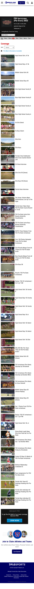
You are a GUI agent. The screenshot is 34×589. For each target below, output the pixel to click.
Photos (21, 38)
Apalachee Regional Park (19, 26)
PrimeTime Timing (13, 31)
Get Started (17, 552)
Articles (25, 38)
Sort (2, 47)
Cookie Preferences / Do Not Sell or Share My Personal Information (16, 577)
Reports (11, 38)
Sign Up (21, 2)
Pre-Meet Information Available (12, 51)
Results (5, 38)
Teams (29, 38)
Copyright (15, 567)
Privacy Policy (16, 575)
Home (2, 38)
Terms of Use (23, 575)
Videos (17, 38)
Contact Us (8, 575)
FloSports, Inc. (21, 567)
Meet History (5, 35)
